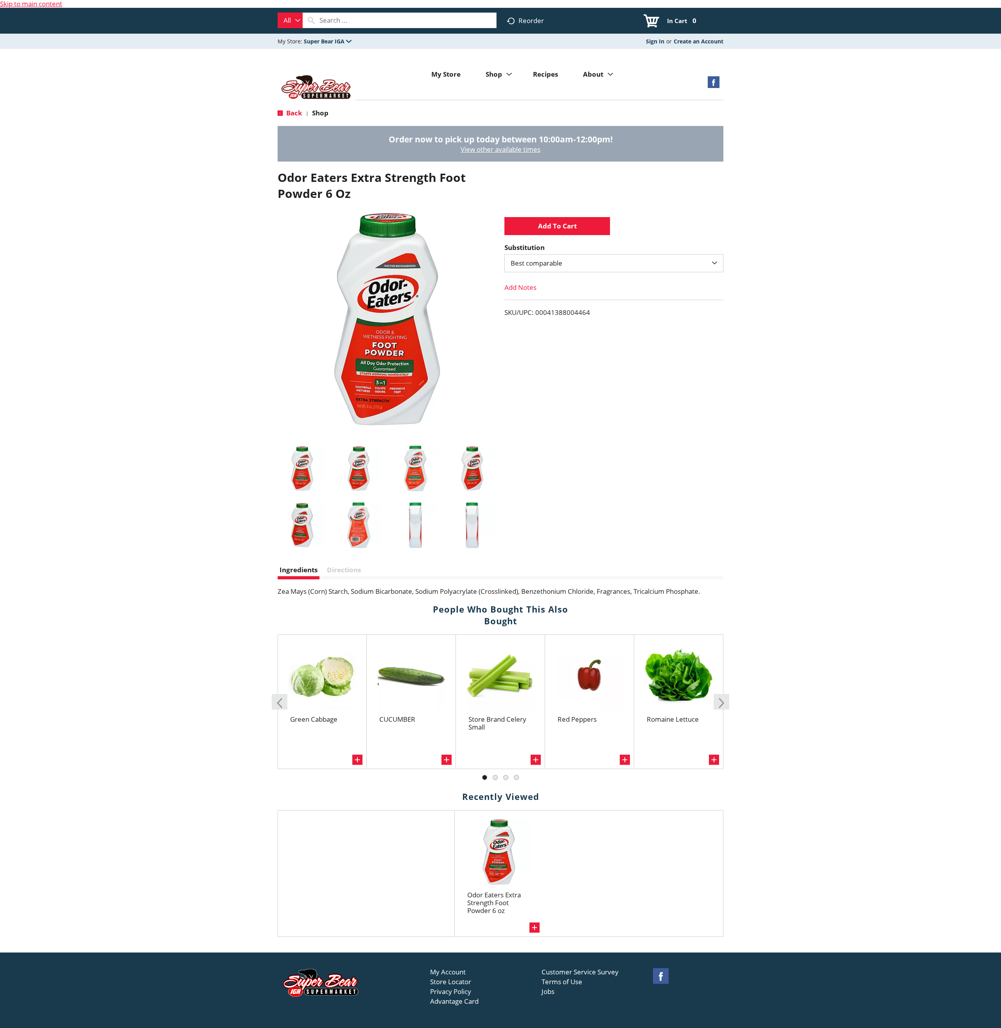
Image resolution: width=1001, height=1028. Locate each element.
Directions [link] (344, 569)
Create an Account (698, 41)
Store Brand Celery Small (497, 723)
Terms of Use (562, 982)
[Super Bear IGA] (317, 87)
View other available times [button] (500, 149)
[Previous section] (279, 702)
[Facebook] (713, 84)
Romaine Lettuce (673, 719)
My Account (448, 972)
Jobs (548, 992)
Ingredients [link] (299, 569)
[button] (328, 41)
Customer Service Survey (580, 972)
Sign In (655, 41)
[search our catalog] (311, 20)
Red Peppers (577, 719)
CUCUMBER (397, 719)
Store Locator (450, 982)
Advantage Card (454, 1001)
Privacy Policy (450, 992)
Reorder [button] (531, 20)
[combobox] (290, 20)
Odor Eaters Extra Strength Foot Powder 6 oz (494, 902)
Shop (320, 112)
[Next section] (721, 702)
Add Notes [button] (520, 287)
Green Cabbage (313, 719)
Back (293, 112)
